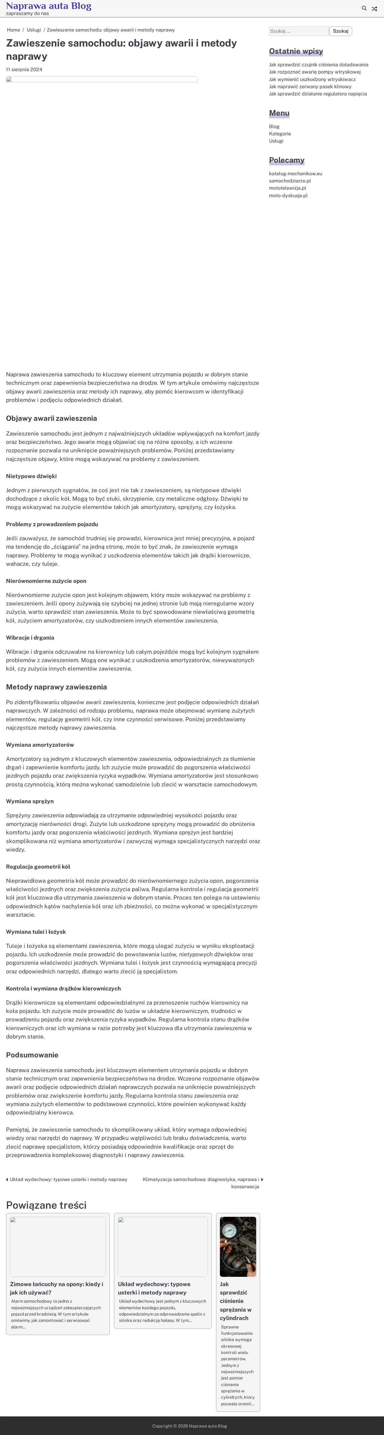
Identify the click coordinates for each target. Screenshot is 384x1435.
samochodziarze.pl (290, 181)
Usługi (276, 141)
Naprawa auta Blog (49, 5)
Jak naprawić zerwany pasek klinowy (310, 87)
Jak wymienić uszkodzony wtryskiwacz (312, 79)
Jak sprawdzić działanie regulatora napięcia (318, 94)
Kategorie (280, 134)
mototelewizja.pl (287, 188)
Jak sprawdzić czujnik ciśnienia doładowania (318, 65)
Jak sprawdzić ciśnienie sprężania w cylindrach (236, 1301)
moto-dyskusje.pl (288, 195)
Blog (274, 126)
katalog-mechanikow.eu (295, 173)
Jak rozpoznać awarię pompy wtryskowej (315, 72)
